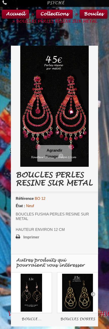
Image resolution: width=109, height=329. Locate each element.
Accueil (15, 14)
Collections (54, 14)
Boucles (93, 14)
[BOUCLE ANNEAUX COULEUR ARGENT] (31, 292)
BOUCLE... (31, 319)
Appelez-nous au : (10, 3)
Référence (25, 198)
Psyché (56, 3)
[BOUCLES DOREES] (77, 292)
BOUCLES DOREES (77, 319)
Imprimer (31, 237)
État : (20, 206)
